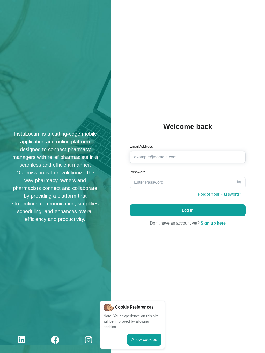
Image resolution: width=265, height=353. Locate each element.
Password (138, 172)
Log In (187, 210)
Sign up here (213, 223)
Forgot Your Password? (219, 194)
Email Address (141, 146)
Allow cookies (144, 339)
